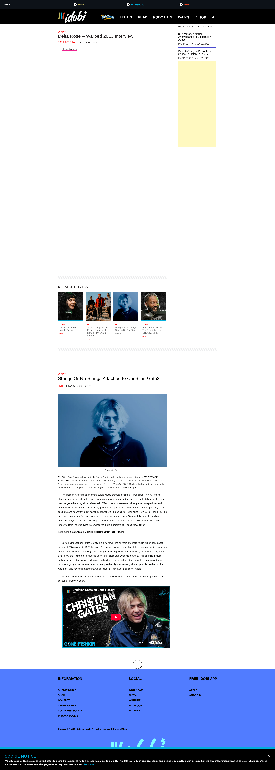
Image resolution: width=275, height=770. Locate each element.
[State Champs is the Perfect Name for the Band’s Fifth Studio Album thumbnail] (98, 306)
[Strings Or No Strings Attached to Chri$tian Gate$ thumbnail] (125, 306)
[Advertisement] (197, 104)
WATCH (184, 17)
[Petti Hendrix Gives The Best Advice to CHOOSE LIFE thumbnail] (153, 306)
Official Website (69, 49)
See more (88, 764)
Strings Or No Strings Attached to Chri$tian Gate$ (109, 378)
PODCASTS (162, 17)
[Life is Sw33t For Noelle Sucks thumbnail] (70, 306)
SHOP (201, 17)
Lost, (61, 484)
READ (142, 17)
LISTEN (126, 17)
